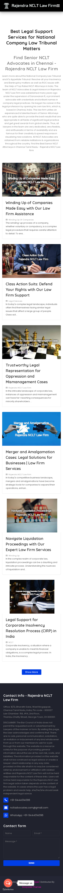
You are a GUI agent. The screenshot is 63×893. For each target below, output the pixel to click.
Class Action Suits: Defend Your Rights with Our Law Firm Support (29, 289)
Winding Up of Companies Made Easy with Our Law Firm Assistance (29, 208)
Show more (31, 672)
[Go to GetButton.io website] (8, 889)
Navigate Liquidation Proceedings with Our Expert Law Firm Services (28, 544)
